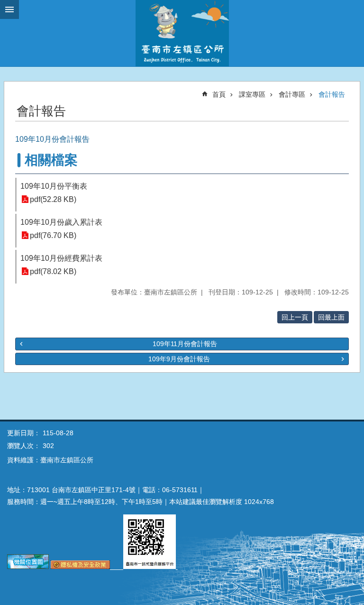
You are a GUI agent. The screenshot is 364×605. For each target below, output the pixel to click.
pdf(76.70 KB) (53, 235)
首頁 (219, 94)
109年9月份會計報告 (179, 359)
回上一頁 (295, 317)
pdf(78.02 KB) (53, 271)
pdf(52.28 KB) (53, 199)
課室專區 (252, 94)
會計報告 (331, 94)
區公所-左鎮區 (182, 33)
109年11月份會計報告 (185, 344)
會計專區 (292, 94)
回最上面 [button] (331, 317)
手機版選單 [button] (9, 9)
